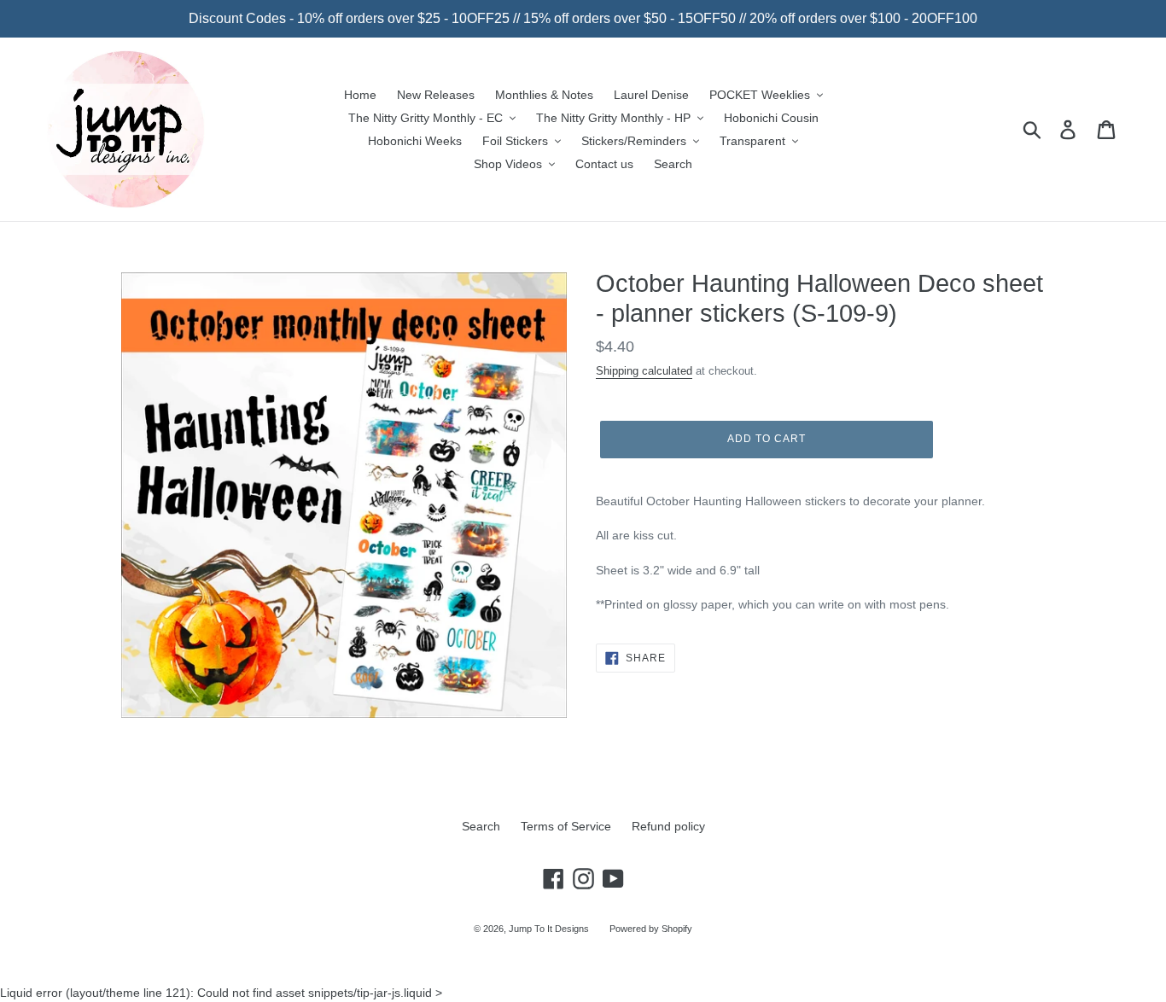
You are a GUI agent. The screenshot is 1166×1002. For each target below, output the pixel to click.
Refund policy (668, 826)
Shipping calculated (644, 370)
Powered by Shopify (650, 928)
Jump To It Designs (549, 928)
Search (481, 826)
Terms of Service (566, 826)
